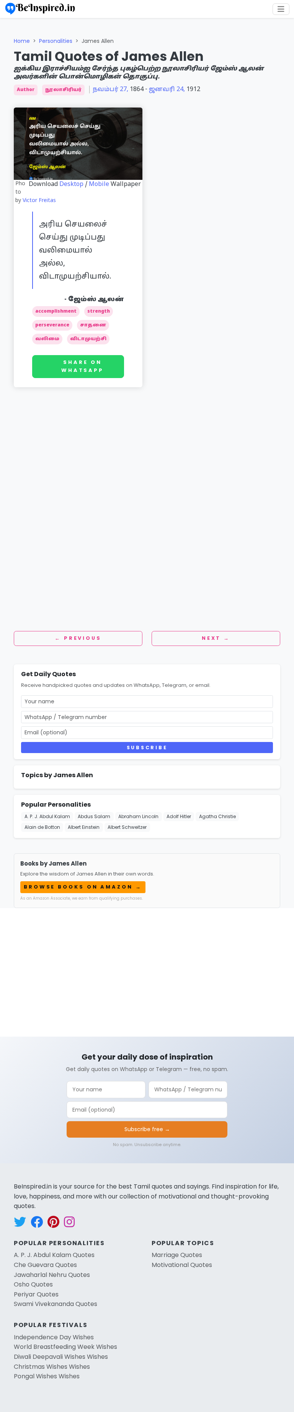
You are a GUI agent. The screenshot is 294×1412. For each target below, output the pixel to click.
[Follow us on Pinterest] (53, 1222)
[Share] (284, 134)
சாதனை (93, 325)
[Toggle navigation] (281, 9)
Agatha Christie (217, 816)
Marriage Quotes (177, 1255)
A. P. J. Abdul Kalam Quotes (54, 1255)
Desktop (71, 184)
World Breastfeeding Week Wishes (65, 1346)
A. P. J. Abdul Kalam (47, 816)
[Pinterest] (284, 115)
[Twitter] (284, 79)
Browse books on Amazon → (83, 886)
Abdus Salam (94, 816)
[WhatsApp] (284, 97)
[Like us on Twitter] (20, 1222)
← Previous (78, 638)
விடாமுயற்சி (88, 339)
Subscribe (147, 747)
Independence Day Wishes (54, 1337)
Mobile (99, 184)
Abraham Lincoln (138, 816)
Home (22, 41)
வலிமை (47, 339)
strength (98, 311)
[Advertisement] (147, 431)
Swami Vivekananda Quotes (55, 1303)
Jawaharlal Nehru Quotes (52, 1274)
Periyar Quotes (36, 1294)
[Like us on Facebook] (37, 1222)
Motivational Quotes (182, 1264)
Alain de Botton (42, 827)
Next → (216, 638)
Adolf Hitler (179, 816)
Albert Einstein (84, 827)
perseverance (52, 325)
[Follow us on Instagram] (69, 1222)
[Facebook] (284, 60)
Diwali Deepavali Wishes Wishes (61, 1356)
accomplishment (56, 311)
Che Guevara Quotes (45, 1264)
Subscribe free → (147, 1129)
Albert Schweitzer (127, 827)
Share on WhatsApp (82, 366)
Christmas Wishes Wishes (52, 1366)
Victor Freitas (39, 200)
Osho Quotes (33, 1284)
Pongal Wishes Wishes (47, 1376)
